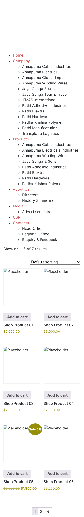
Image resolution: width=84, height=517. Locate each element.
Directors (30, 195)
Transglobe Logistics (40, 133)
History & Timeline (38, 200)
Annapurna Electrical (40, 72)
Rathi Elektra (33, 111)
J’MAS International (39, 100)
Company (21, 60)
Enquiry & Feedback (39, 239)
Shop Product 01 (18, 325)
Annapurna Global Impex (44, 77)
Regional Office (35, 234)
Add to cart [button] (17, 316)
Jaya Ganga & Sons (39, 88)
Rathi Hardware (35, 116)
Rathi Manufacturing (40, 127)
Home (18, 55)
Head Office (32, 228)
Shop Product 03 (19, 403)
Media (18, 206)
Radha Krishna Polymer (42, 122)
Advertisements (36, 211)
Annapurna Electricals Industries (50, 150)
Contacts (21, 222)
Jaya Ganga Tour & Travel (45, 94)
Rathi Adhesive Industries (44, 105)
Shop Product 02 (59, 325)
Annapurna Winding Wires (44, 83)
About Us (21, 189)
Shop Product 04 (59, 403)
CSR (16, 217)
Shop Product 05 (19, 481)
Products (21, 139)
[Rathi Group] (42, 8)
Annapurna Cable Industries (46, 66)
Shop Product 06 (59, 481)
